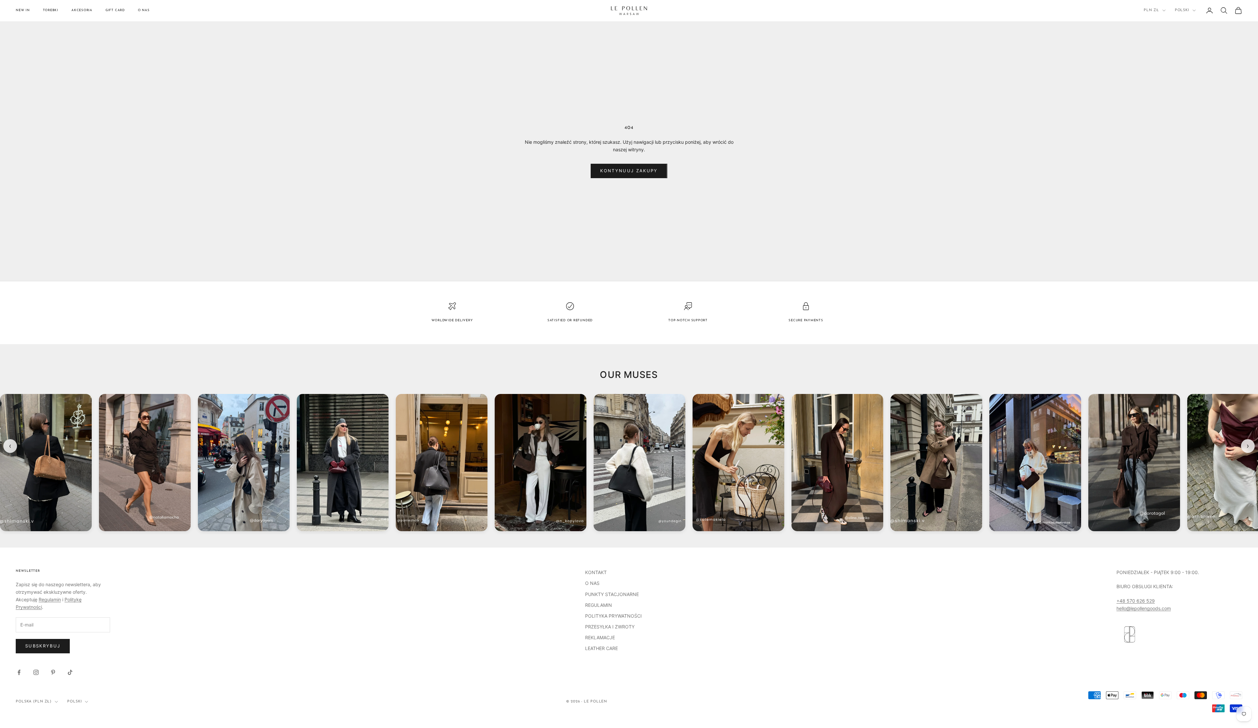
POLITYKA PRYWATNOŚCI (613, 616)
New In (23, 10)
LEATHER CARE (601, 648)
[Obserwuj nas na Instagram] (36, 672)
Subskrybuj (42, 645)
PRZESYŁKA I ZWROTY (610, 626)
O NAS (592, 583)
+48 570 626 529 (1135, 601)
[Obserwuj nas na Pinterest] (53, 672)
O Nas (144, 10)
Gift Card (115, 10)
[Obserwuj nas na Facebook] (19, 672)
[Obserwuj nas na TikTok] (70, 672)
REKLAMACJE (600, 637)
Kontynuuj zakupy (629, 170)
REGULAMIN (598, 605)
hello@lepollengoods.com (1143, 608)
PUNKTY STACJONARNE (612, 594)
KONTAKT (596, 572)
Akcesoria (81, 10)
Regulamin (50, 599)
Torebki (50, 10)
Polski (1182, 10)
